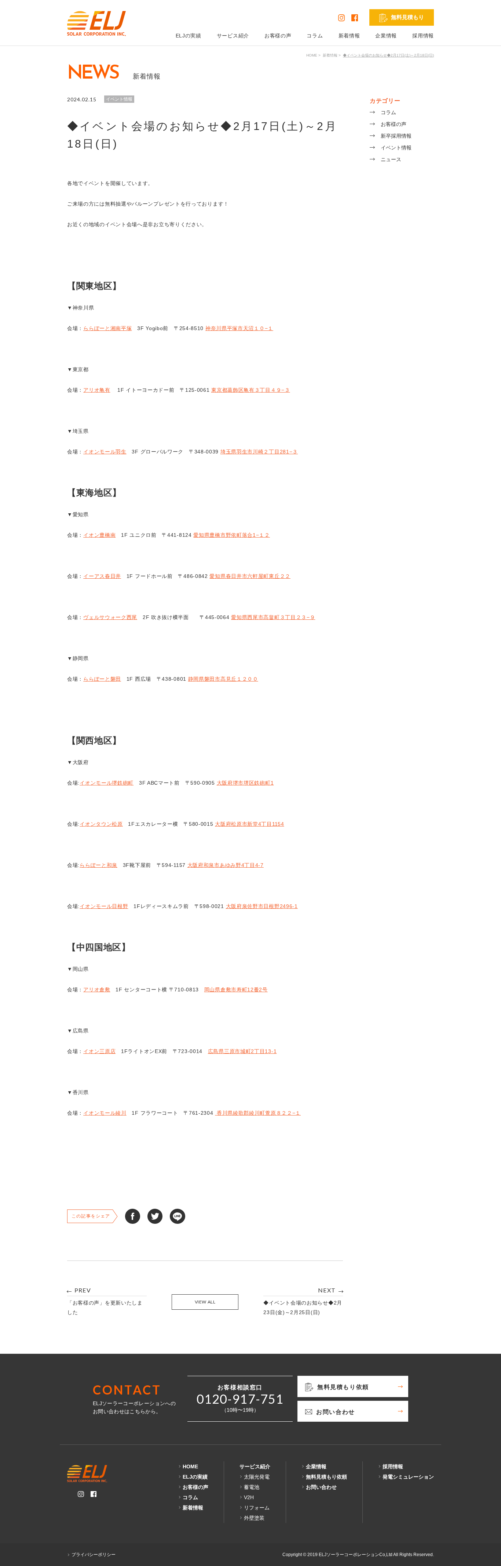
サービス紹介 (233, 36)
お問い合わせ (321, 1487)
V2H (249, 1497)
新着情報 (349, 36)
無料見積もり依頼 (326, 1477)
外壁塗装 (254, 1518)
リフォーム (257, 1508)
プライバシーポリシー (94, 1554)
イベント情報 (396, 148)
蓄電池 (251, 1487)
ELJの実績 (188, 36)
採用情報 (423, 36)
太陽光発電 (257, 1477)
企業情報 (386, 36)
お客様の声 (278, 36)
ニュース (391, 159)
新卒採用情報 (396, 136)
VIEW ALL (205, 1302)
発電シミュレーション (408, 1477)
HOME (311, 55)
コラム (315, 36)
